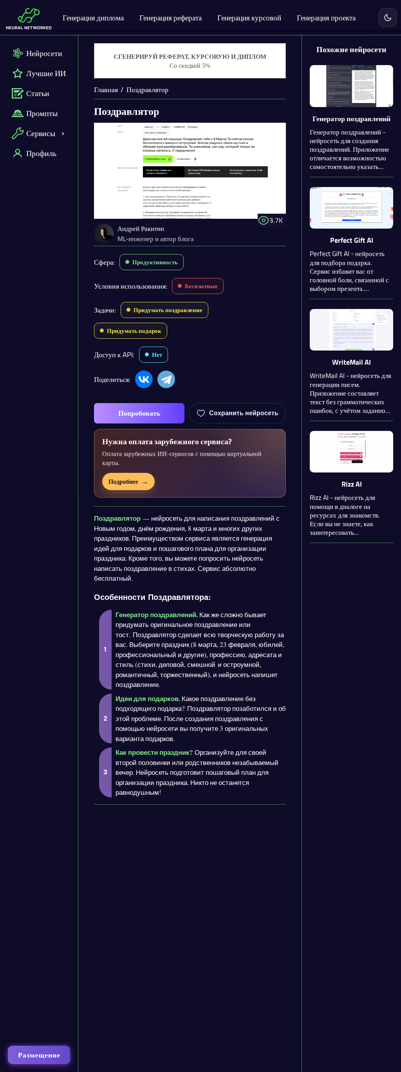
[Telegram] (166, 379)
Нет (157, 354)
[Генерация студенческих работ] (189, 61)
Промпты (42, 113)
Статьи (37, 93)
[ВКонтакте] (144, 379)
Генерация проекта (326, 17)
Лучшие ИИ (46, 73)
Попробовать (139, 413)
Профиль (41, 153)
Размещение (39, 1055)
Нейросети (44, 53)
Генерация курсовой (249, 17)
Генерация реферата (170, 17)
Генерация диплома (93, 17)
